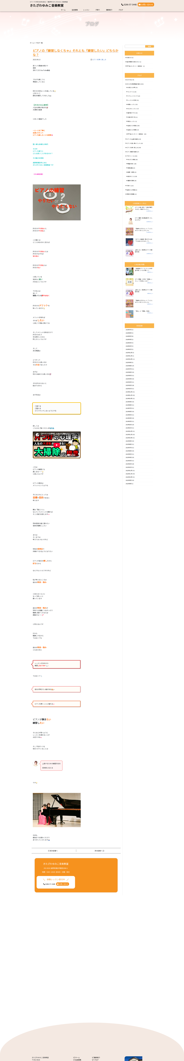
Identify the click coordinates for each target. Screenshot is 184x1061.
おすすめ (129, 80)
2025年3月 (129, 382)
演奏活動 (130, 168)
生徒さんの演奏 (132, 130)
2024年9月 (129, 402)
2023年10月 (129, 438)
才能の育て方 (131, 117)
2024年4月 (129, 418)
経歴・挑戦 (131, 172)
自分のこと (131, 176)
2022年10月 (129, 477)
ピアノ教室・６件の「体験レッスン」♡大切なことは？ (143, 280)
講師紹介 (109, 10)
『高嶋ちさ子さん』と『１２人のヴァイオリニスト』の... (143, 229)
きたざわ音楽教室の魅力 (133, 84)
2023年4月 (129, 457)
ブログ (120, 10)
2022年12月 (129, 470)
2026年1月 (129, 349)
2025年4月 (129, 379)
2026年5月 (129, 336)
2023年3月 (129, 461)
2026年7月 (129, 330)
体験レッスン (131, 104)
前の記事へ (54, 851)
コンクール (131, 92)
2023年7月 (129, 447)
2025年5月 (129, 375)
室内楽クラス (131, 113)
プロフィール (130, 156)
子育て (97, 10)
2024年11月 (129, 395)
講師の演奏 (131, 180)
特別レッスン (131, 121)
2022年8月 (129, 484)
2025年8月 (129, 366)
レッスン (86, 10)
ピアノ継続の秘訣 (132, 152)
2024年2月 (129, 424)
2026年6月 (129, 333)
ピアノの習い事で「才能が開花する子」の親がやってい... (143, 208)
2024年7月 (129, 408)
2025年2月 (129, 385)
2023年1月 (129, 467)
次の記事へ (99, 851)
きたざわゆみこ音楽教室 (47, 5)
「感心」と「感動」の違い (142, 311)
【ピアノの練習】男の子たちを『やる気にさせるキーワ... (143, 240)
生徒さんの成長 (132, 125)
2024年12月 (129, 392)
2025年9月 (129, 362)
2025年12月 (129, 352)
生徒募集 (75, 10)
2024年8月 (129, 405)
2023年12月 (129, 431)
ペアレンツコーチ (133, 96)
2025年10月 (129, 359)
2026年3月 (129, 343)
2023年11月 (129, 434)
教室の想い (131, 164)
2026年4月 (129, 339)
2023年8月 (129, 444)
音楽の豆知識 (130, 194)
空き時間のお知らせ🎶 (133, 62)
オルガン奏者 (131, 159)
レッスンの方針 (132, 100)
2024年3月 (129, 421)
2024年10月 (129, 398)
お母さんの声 (131, 87)
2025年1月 (129, 388)
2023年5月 (129, 454)
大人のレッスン (132, 109)
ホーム (63, 10)
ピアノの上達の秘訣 (132, 139)
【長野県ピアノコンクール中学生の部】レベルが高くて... (143, 269)
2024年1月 (129, 428)
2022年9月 (129, 480)
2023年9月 (129, 441)
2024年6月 (129, 411)
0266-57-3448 (130, 4)
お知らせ (129, 57)
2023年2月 (129, 464)
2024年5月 (129, 415)
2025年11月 (129, 356)
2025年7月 (129, 369)
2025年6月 (129, 372)
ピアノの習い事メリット (133, 143)
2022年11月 (129, 474)
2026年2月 (129, 346)
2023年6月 (129, 451)
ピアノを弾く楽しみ (99, 59)
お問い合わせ (147, 4)
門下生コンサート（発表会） (135, 66)
